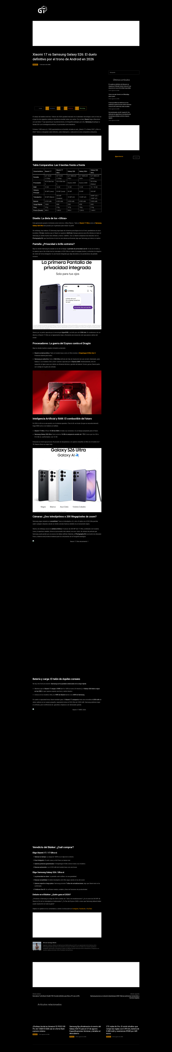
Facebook (82, 909)
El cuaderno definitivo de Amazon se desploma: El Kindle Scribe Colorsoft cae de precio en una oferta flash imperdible (120, 86)
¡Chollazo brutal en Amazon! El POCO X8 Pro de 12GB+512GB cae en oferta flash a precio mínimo (49, 1028)
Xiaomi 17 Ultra (85, 223)
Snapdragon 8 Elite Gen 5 (87, 353)
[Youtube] (54, 952)
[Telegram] (49, 952)
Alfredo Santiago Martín (49, 943)
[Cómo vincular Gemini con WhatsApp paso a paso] (136, 96)
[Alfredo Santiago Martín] (37, 948)
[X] (51, 952)
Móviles (35, 64)
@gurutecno (119, 156)
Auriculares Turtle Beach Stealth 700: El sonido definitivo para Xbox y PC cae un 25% (56, 996)
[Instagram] (46, 952)
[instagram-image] (114, 167)
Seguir (136, 157)
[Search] (137, 72)
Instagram (75, 909)
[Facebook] (43, 952)
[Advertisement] (86, 33)
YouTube (89, 909)
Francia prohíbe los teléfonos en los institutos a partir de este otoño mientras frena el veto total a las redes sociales (120, 104)
